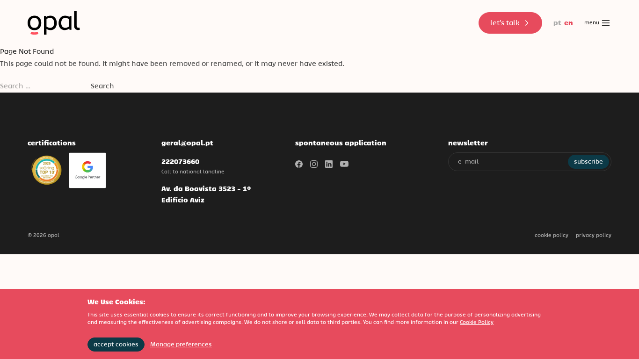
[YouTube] (344, 164)
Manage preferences (181, 344)
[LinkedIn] (329, 164)
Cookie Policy (551, 235)
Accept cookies (116, 344)
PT (557, 22)
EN (568, 22)
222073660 (180, 161)
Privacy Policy (593, 235)
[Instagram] (314, 164)
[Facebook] (299, 164)
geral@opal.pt (187, 142)
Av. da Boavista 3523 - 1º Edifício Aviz (206, 194)
